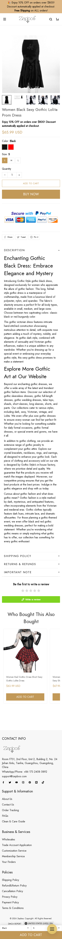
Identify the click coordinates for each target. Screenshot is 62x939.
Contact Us (8, 804)
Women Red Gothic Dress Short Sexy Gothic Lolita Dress (24, 678)
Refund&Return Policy (14, 885)
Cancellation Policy (12, 891)
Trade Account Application (17, 845)
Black (13, 141)
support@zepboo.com (14, 776)
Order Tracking (10, 810)
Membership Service (13, 856)
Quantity (6, 169)
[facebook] (4, 782)
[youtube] (17, 782)
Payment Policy (10, 902)
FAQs (5, 816)
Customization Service (14, 851)
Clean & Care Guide (13, 821)
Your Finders (9, 862)
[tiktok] (44, 782)
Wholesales (8, 839)
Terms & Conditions (13, 908)
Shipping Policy (10, 880)
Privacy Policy (9, 897)
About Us (7, 799)
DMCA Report (14, 923)
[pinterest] (30, 782)
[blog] (37, 782)
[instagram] (24, 782)
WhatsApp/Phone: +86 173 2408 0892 (24, 772)
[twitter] (11, 782)
